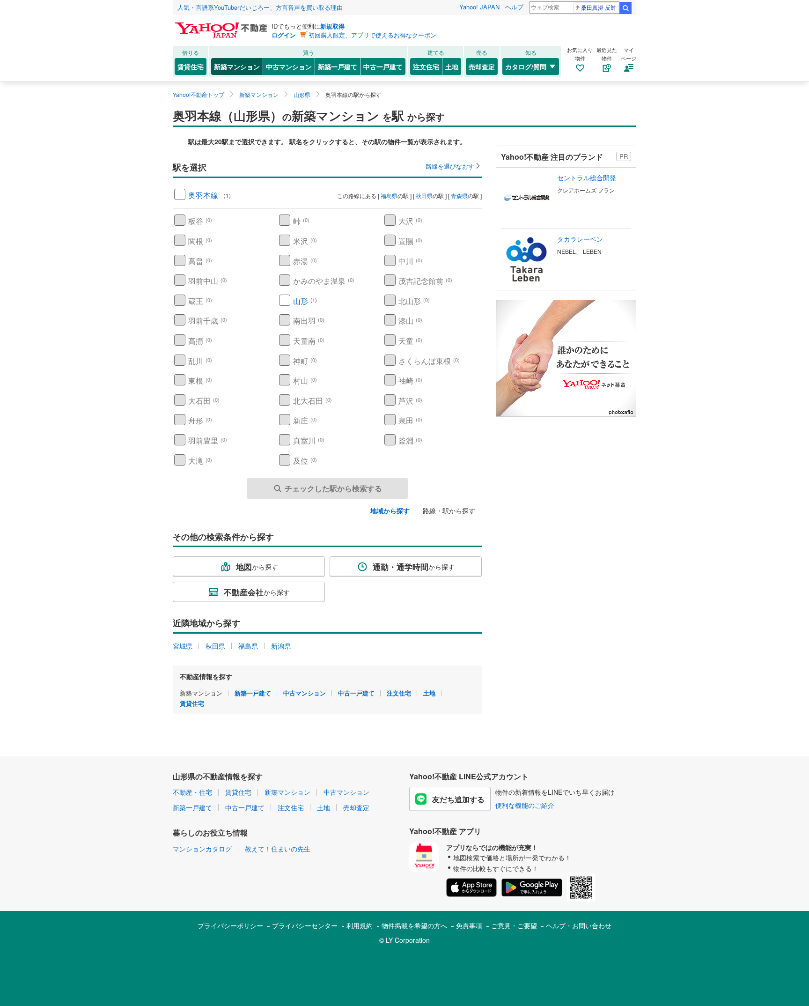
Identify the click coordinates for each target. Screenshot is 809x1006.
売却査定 (482, 66)
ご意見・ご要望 (514, 925)
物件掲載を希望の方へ (414, 925)
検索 (625, 8)
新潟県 (281, 646)
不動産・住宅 (192, 792)
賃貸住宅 (190, 66)
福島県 (389, 196)
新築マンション (237, 66)
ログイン (284, 34)
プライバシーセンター (305, 925)
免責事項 (469, 925)
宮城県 (182, 646)
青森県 (459, 196)
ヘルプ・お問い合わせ (578, 925)
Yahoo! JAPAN (479, 6)
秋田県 (424, 196)
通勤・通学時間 (414, 566)
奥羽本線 (203, 195)
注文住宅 (426, 66)
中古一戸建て (383, 66)
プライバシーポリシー (230, 925)
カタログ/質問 (525, 66)
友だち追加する (458, 799)
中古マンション (289, 66)
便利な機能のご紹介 (524, 805)
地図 (257, 566)
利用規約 (359, 925)
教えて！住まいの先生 (277, 848)
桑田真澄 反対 (598, 7)
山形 (300, 301)
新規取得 (332, 26)
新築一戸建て (337, 66)
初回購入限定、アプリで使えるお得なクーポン (372, 34)
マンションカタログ (202, 848)
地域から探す (390, 510)
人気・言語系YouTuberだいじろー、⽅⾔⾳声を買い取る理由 (260, 7)
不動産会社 (257, 592)
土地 (451, 66)
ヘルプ (514, 6)
